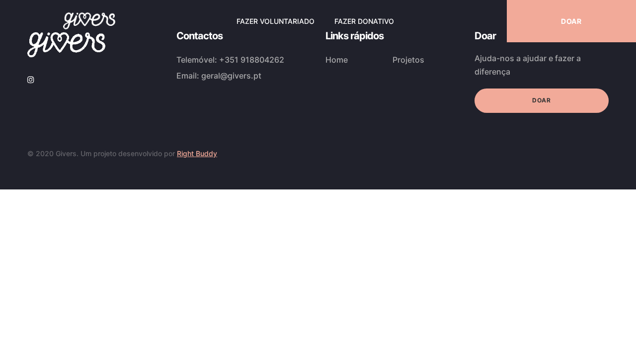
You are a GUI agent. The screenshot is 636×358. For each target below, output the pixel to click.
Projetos (408, 60)
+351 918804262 (251, 60)
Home (336, 60)
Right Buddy (197, 153)
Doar (541, 100)
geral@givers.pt (231, 76)
